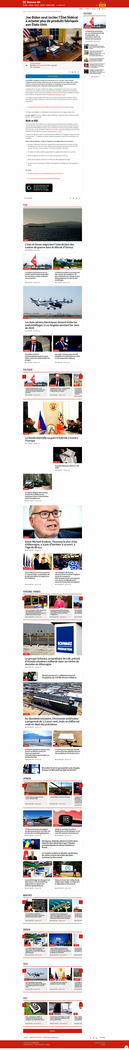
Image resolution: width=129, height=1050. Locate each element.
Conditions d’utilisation (35, 1037)
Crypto (103, 9)
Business (56, 269)
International (27, 269)
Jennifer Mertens (38, 1023)
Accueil (24, 11)
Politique (36, 5)
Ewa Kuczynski (37, 63)
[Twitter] (93, 1037)
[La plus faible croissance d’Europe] (60, 783)
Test (98, 9)
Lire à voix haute (52, 76)
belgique (52, 794)
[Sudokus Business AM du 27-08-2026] (67, 448)
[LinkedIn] (96, 1037)
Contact (26, 1037)
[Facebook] (91, 1037)
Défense (26, 433)
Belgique (25, 5)
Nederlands (102, 1037)
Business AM (37, 250)
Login (101, 2)
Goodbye (47, 1044)
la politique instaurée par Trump (56, 94)
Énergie (81, 9)
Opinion (87, 9)
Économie (31, 5)
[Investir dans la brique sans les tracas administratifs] (35, 783)
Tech (93, 9)
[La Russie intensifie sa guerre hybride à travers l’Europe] (52, 402)
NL (105, 2)
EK (26, 65)
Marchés (42, 5)
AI (24, 773)
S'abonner (102, 5)
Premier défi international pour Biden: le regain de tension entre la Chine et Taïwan (51, 107)
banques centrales (29, 569)
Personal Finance (50, 5)
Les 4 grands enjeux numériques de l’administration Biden (44, 178)
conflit (26, 240)
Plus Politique (98, 76)
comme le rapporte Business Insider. (51, 131)
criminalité (27, 350)
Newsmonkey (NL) (28, 1044)
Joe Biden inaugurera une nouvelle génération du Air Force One (45, 173)
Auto (25, 318)
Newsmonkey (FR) (39, 1044)
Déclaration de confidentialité (51, 1037)
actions (27, 911)
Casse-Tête (56, 462)
